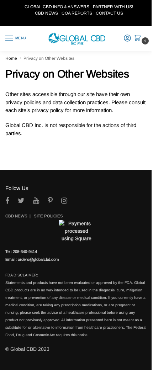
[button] (139, 38)
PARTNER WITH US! (113, 6)
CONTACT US (109, 13)
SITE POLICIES (48, 216)
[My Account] (127, 38)
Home (11, 58)
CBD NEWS (46, 13)
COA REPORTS (77, 13)
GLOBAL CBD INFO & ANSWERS (57, 6)
